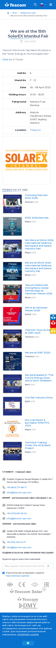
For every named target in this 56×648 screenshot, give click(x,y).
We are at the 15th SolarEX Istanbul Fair (28, 34)
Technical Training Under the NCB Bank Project (38, 445)
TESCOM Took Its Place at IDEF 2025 (39, 331)
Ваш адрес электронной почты (25, 565)
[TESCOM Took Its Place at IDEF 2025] (13, 339)
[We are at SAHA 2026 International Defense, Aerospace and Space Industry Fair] (13, 271)
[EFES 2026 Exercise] (13, 226)
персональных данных (17, 576)
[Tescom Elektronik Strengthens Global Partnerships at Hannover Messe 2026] (13, 294)
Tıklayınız (35, 129)
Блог (14, 13)
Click (5, 59)
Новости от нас (28, 13)
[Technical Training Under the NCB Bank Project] (13, 451)
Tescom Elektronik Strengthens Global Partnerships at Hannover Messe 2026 (38, 289)
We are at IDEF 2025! (37, 352)
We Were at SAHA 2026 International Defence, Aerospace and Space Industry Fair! (39, 244)
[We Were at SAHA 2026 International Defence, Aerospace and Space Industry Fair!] (13, 249)
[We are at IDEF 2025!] (13, 361)
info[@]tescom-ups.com (19, 492)
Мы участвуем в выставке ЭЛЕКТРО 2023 (37, 422)
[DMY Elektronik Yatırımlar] (28, 606)
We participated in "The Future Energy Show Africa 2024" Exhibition (39, 377)
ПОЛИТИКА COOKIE (28, 634)
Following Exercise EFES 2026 (36, 196)
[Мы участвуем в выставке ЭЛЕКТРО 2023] (13, 429)
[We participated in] (13, 384)
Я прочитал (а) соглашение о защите (25, 574)
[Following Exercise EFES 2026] (13, 204)
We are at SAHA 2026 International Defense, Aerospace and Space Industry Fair (38, 267)
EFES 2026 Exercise (37, 217)
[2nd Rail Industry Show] (13, 406)
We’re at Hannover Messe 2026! (36, 309)
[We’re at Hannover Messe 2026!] (13, 316)
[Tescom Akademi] (28, 598)
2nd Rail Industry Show (39, 397)
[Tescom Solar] (28, 590)
